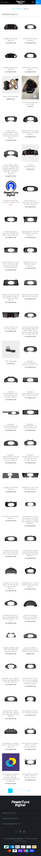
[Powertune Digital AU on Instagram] (24, 832)
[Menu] (1, 2)
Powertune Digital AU (16, 839)
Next (28, 790)
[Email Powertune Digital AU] (16, 832)
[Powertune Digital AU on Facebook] (20, 832)
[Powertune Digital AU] (20, 2)
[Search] (33, 2)
